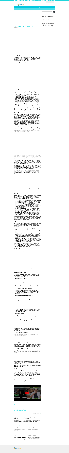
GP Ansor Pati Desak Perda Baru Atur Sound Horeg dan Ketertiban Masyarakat (31, 0)
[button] (53, 2)
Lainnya (39, 7)
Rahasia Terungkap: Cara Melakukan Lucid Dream (36, 417)
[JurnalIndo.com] (21, 4)
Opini (36, 7)
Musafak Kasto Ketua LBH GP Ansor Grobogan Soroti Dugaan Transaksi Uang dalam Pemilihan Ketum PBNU (48, 17)
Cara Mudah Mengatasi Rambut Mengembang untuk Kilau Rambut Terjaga (24, 405)
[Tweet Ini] (35, 413)
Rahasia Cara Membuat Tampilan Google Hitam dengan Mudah (22, 404)
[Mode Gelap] (54, 2)
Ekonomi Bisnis (21, 7)
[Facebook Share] (34, 413)
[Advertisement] (27, 16)
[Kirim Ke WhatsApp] (40, 413)
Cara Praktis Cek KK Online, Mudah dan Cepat (20, 410)
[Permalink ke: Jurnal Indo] (14, 27)
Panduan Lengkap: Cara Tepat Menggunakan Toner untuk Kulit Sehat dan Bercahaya (25, 409)
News (15, 7)
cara (14, 24)
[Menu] (14, 2)
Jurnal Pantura (26, 7)
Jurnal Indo (16, 27)
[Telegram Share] (38, 413)
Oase (33, 7)
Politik (17, 7)
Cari (53, 12)
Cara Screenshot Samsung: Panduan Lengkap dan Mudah (18, 421)
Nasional (31, 7)
